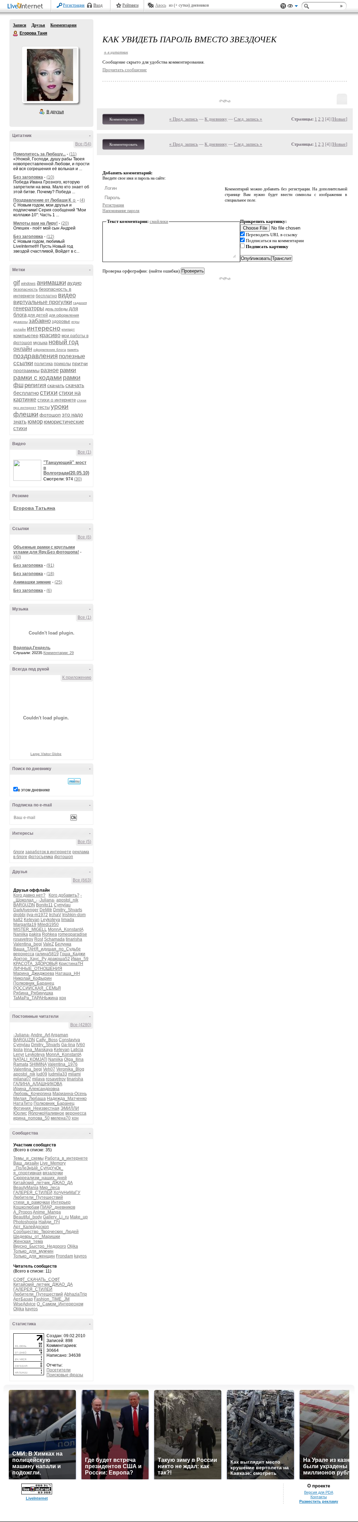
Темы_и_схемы (28, 1158)
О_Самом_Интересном (60, 1304)
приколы (62, 363)
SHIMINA (37, 1064)
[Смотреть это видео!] (28, 470)
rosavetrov (23, 939)
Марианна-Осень (69, 1093)
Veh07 (49, 1069)
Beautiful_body (27, 1217)
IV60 (80, 1044)
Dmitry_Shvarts (67, 909)
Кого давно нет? (29, 895)
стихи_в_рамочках (31, 1202)
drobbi (19, 914)
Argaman (59, 1034)
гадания (80, 303)
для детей (38, 315)
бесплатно (46, 295)
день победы (56, 309)
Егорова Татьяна (34, 508)
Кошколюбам (26, 1207)
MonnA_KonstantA (65, 929)
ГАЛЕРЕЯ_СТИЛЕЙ (32, 1192)
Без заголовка (28, 177)
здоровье (61, 321)
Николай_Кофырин (32, 978)
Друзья (38, 25)
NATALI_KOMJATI (30, 1059)
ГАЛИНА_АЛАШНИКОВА (37, 1083)
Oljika (72, 1246)
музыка (40, 342)
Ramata (20, 1064)
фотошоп (50, 415)
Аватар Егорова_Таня (50, 75)
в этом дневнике (34, 790)
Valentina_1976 (63, 1064)
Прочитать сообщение (124, 69)
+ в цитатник (116, 52)
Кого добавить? (64, 895)
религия (35, 385)
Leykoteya (50, 919)
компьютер (25, 335)
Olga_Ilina (74, 1059)
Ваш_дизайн (26, 1163)
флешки (25, 414)
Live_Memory (53, 1163)
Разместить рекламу (318, 1501)
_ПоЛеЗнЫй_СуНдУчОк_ (38, 1168)
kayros (80, 1256)
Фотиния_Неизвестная (36, 1108)
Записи (19, 25)
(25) (58, 582)
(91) (50, 565)
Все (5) (84, 841)
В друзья (55, 111)
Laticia (77, 1049)
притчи (80, 363)
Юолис (20, 1113)
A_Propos (22, 1212)
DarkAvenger (25, 909)
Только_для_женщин (34, 1256)
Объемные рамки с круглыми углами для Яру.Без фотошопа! (46, 550)
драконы (20, 322)
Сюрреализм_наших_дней (40, 1177)
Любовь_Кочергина (32, 1093)
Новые (339, 119)
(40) (17, 557)
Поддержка (283, 6)
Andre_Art (40, 1034)
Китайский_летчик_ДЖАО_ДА (43, 1182)
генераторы (28, 308)
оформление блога (49, 349)
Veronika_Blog (70, 1069)
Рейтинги (130, 5)
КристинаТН (71, 963)
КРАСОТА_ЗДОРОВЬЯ (35, 963)
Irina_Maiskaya (38, 1049)
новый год (64, 342)
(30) (78, 479)
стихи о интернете (56, 400)
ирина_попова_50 (31, 1118)
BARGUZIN (24, 905)
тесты (43, 407)
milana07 (22, 1079)
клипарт (68, 329)
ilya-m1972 (37, 914)
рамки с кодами (37, 377)
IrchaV (55, 914)
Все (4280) (80, 1024)
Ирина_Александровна (36, 1088)
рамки (68, 370)
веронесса (23, 953)
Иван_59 (79, 958)
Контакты (318, 1497)
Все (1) (84, 452)
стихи (49, 392)
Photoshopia (25, 1221)
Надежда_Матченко (67, 1098)
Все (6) (84, 537)
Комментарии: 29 (58, 653)
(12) (50, 236)
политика (43, 363)
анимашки (51, 282)
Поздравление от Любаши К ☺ (44, 200)
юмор (35, 421)
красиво (50, 335)
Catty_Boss (47, 1039)
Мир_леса (50, 1187)
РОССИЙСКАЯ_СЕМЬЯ (37, 988)
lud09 (41, 1074)
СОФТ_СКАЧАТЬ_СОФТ (36, 1279)
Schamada (54, 939)
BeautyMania (25, 1187)
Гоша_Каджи (72, 953)
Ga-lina (68, 1044)
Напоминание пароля (120, 210)
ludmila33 (57, 1074)
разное (50, 370)
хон (62, 997)
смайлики (159, 221)
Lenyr (18, 1054)
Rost (38, 939)
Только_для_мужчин (33, 1251)
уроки (60, 406)
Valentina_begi (27, 944)
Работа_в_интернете (66, 1158)
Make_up (79, 1217)
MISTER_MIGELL (30, 929)
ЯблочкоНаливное (46, 1113)
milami (74, 1074)
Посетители (58, 1370)
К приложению (76, 677)
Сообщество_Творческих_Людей (46, 1231)
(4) (82, 200)
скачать (55, 385)
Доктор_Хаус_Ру (29, 958)
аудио (74, 283)
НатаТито (23, 1103)
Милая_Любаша (29, 1098)
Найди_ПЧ (49, 1221)
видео (67, 295)
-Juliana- (46, 900)
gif (16, 282)
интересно (43, 328)
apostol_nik (67, 900)
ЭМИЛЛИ (69, 1108)
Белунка (63, 944)
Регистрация (74, 5)
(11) (73, 154)
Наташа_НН (67, 973)
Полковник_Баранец (33, 983)
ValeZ (48, 944)
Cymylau (62, 905)
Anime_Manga (47, 1212)
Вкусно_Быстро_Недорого (39, 1246)
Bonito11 (44, 905)
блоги (18, 851)
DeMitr (46, 909)
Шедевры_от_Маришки (36, 1236)
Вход (97, 5)
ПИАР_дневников (57, 1207)
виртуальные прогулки (42, 302)
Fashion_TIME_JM (52, 1299)
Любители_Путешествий (38, 1197)
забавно (40, 321)
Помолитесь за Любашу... (39, 154)
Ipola (18, 1049)
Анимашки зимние (32, 582)
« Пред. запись (183, 119)
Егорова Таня (16, 33)
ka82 (18, 919)
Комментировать (123, 119)
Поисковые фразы (64, 1374)
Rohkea (49, 934)
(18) (50, 573)
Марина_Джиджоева (33, 973)
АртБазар (23, 1299)
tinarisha (74, 939)
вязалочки (53, 1173)
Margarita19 (24, 924)
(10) (50, 177)
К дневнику (216, 119)
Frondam (64, 1256)
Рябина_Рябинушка (33, 993)
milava (38, 1079)
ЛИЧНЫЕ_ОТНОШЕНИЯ (37, 968)
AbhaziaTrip (75, 1294)
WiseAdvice (24, 1304)
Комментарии (63, 25)
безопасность (25, 289)
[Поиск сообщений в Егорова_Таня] (74, 781)
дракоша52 (59, 958)
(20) (65, 223)
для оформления (64, 315)
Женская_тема (28, 1241)
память (73, 349)
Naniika (20, 934)
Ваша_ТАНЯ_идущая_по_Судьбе (47, 949)
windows (28, 283)
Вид (292, 7)
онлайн (22, 349)
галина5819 (47, 953)
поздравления (35, 356)
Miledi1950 (48, 924)
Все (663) (82, 880)
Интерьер (61, 1202)
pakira (35, 934)
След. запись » (248, 119)
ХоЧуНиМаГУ (66, 1192)
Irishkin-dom (74, 914)
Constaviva (69, 1039)
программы (26, 370)
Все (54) (83, 144)
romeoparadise (72, 934)
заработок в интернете (48, 851)
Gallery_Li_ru (56, 1217)
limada (67, 919)
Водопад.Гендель (31, 647)
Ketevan (32, 919)
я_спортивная (27, 1173)
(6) (49, 590)
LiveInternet (26, 6)
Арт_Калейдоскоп (31, 1226)
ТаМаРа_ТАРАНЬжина (35, 997)
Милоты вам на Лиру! (35, 223)
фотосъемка (40, 856)
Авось (160, 5)
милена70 (61, 1118)
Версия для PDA (318, 1492)
